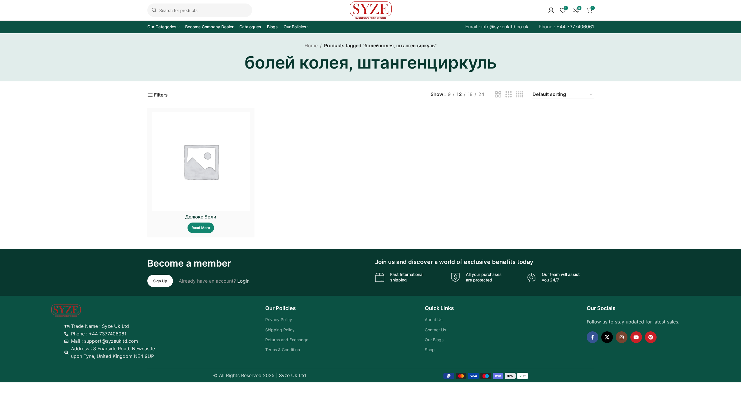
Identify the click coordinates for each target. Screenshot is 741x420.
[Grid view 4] (519, 94)
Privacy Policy (278, 319)
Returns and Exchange (286, 339)
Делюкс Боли (200, 217)
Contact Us (435, 329)
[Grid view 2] (498, 94)
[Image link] (66, 310)
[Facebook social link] (592, 337)
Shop (430, 349)
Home (311, 45)
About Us (433, 319)
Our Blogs (434, 339)
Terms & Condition (282, 349)
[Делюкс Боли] (201, 161)
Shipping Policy (280, 329)
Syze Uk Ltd (292, 375)
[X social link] (607, 337)
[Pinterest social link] (651, 337)
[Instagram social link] (621, 337)
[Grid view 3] (508, 94)
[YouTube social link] (636, 337)
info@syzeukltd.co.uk (504, 26)
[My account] (551, 10)
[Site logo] (371, 10)
